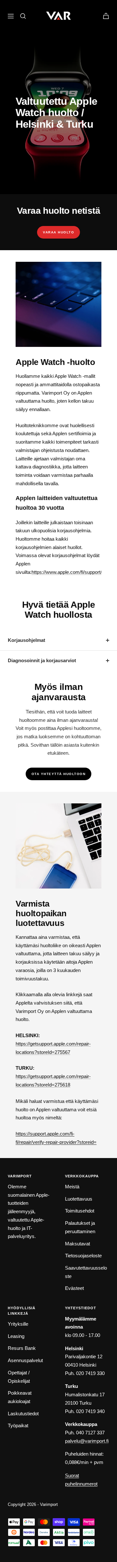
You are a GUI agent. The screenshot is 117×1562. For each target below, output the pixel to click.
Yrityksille (18, 1324)
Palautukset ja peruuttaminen (80, 1227)
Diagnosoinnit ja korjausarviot (42, 660)
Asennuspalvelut (25, 1360)
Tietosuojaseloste (83, 1255)
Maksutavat (77, 1243)
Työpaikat (18, 1425)
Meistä (72, 1186)
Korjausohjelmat (26, 640)
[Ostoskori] (106, 16)
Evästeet (74, 1288)
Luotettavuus (78, 1199)
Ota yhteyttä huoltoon (59, 774)
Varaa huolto (58, 232)
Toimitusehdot (79, 1210)
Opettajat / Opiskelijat (19, 1377)
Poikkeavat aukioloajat (20, 1397)
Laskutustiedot (23, 1413)
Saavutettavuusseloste (86, 1272)
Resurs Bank (22, 1348)
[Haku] (23, 16)
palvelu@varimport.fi (87, 1441)
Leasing (16, 1336)
